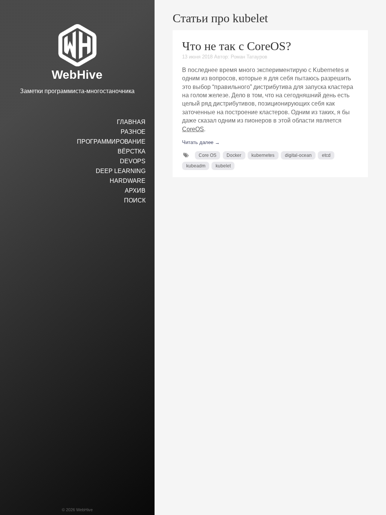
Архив (135, 190)
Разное (133, 132)
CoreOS (193, 129)
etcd (326, 155)
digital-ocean (298, 155)
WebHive (77, 74)
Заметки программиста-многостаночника (77, 91)
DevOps (133, 161)
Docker (234, 155)
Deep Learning (121, 171)
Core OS (207, 155)
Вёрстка (132, 151)
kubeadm (195, 166)
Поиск (135, 200)
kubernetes (262, 155)
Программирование (111, 141)
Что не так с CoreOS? (236, 46)
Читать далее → (201, 142)
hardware (128, 181)
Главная (131, 122)
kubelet (223, 166)
